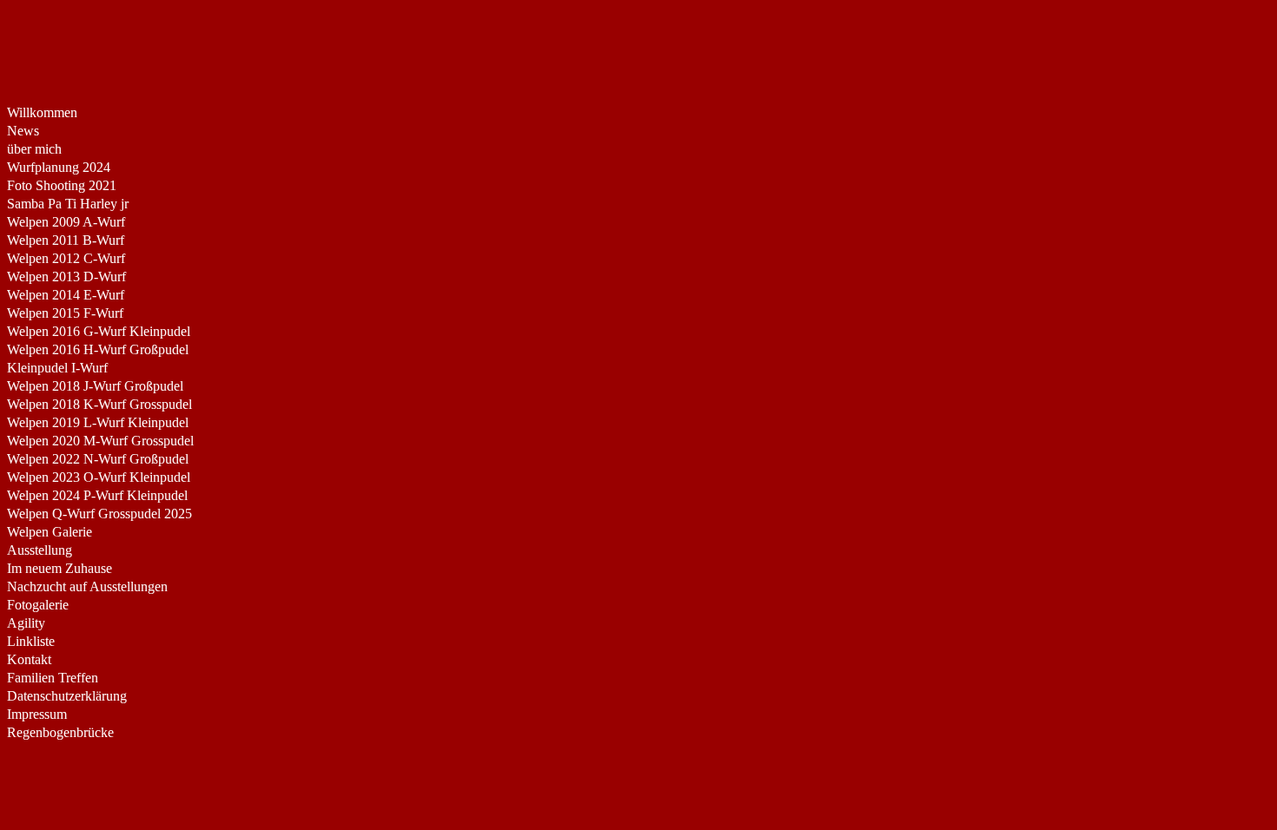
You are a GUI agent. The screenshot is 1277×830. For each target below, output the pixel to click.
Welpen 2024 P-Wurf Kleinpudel (97, 495)
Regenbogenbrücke (60, 732)
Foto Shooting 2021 (61, 185)
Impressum (37, 714)
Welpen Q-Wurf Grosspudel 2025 (99, 513)
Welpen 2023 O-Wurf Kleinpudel (98, 477)
